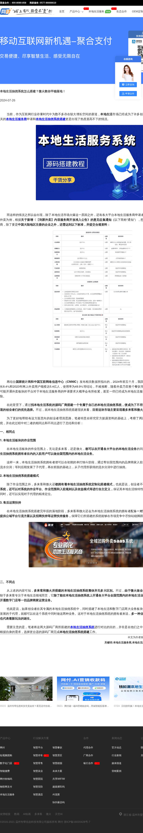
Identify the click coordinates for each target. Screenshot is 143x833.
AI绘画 (27, 813)
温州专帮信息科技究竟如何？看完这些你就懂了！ (26, 706)
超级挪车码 (59, 786)
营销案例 (116, 771)
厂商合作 (88, 755)
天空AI (59, 813)
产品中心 (75, 11)
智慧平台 (38, 747)
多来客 (38, 813)
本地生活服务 (99, 11)
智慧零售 (38, 763)
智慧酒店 (38, 794)
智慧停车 (38, 755)
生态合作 (121, 11)
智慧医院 (38, 778)
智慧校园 (57, 763)
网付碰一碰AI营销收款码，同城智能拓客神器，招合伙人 (83, 706)
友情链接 (5, 813)
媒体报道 (116, 763)
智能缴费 (5, 771)
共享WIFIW (59, 778)
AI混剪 (56, 794)
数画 (16, 813)
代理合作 (88, 747)
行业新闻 (116, 755)
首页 (61, 11)
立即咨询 (129, 84)
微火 (48, 813)
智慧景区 (57, 755)
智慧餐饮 (57, 747)
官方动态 (116, 747)
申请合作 (129, 93)
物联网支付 (6, 786)
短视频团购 (6, 755)
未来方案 (57, 771)
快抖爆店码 (59, 802)
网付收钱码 (6, 778)
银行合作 (88, 763)
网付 (2, 747)
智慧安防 (38, 786)
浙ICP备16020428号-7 (77, 821)
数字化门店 (6, 763)
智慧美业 (38, 771)
